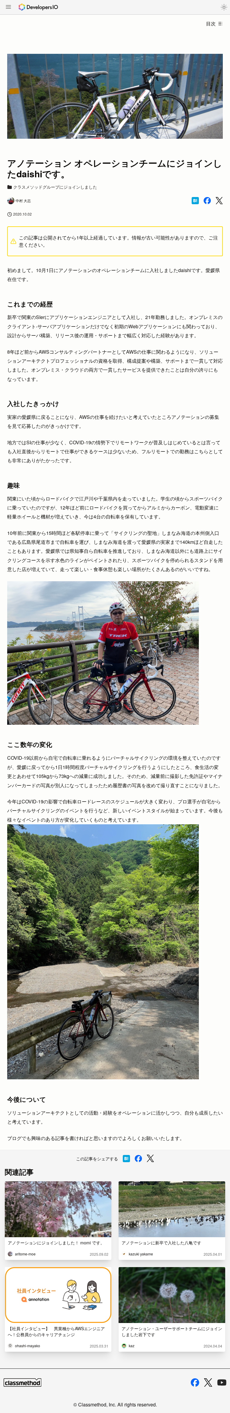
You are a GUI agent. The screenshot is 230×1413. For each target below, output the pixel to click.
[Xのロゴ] (208, 1382)
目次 (211, 23)
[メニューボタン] (8, 7)
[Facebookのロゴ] (195, 1382)
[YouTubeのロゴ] (222, 1382)
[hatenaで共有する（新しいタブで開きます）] (195, 200)
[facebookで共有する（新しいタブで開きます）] (207, 200)
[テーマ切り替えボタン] (224, 7)
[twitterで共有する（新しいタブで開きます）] (219, 201)
